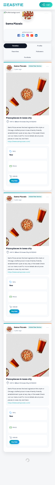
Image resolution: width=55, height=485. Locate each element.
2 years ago (18, 69)
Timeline (15, 46)
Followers (39, 51)
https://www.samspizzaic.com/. (19, 141)
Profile (39, 46)
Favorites (15, 51)
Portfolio (27, 57)
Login (46, 5)
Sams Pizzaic (20, 66)
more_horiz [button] (47, 66)
